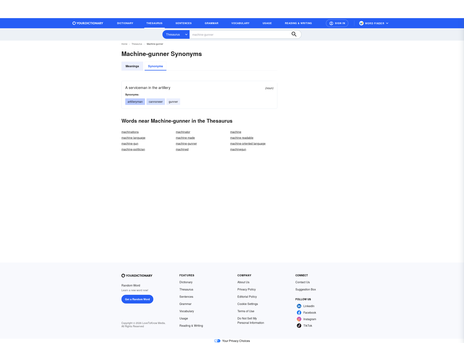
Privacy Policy (246, 289)
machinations (130, 132)
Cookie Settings (247, 304)
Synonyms (155, 66)
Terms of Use (245, 311)
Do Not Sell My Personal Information (250, 320)
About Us (243, 282)
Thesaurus (173, 34)
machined (182, 149)
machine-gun (129, 143)
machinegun (238, 149)
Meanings (132, 66)
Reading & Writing (191, 325)
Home (124, 43)
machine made (185, 138)
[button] (337, 23)
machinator (183, 132)
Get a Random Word (137, 299)
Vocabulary (186, 311)
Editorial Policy (247, 296)
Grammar (185, 304)
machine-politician (133, 149)
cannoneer (156, 101)
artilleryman (135, 101)
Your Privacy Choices (236, 341)
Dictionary (185, 282)
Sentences (186, 296)
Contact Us (302, 282)
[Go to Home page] (87, 23)
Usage (183, 318)
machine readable (241, 138)
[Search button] (295, 34)
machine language (133, 138)
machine (235, 132)
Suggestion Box (305, 289)
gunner (173, 101)
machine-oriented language (248, 143)
